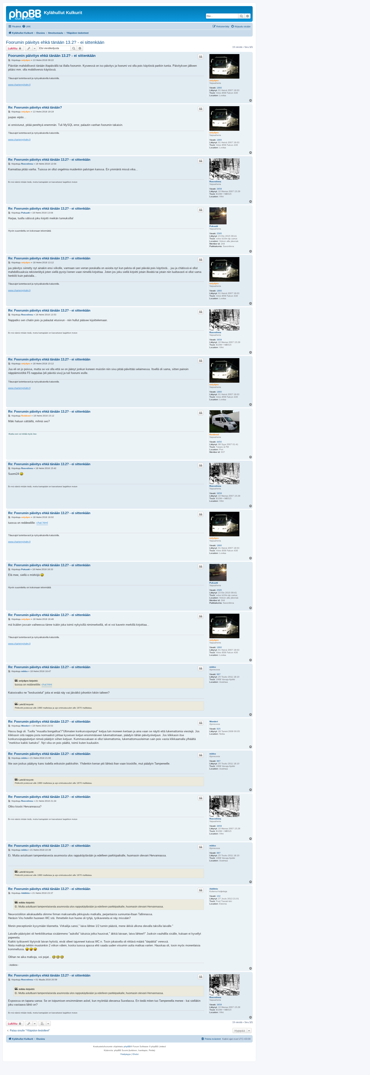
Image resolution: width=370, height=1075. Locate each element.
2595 (219, 233)
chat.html (42, 522)
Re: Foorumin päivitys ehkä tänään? (35, 107)
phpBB (127, 1046)
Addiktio (213, 889)
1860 (219, 88)
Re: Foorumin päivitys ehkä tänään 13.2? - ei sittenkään (49, 159)
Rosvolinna (215, 181)
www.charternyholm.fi (19, 84)
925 (219, 729)
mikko (212, 667)
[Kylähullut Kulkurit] (25, 14)
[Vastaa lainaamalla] (200, 56)
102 (219, 896)
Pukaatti (213, 226)
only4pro (214, 80)
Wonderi (213, 721)
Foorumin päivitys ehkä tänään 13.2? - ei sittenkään (55, 42)
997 (219, 674)
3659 (219, 189)
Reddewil (214, 434)
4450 (219, 442)
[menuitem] (26, 26)
